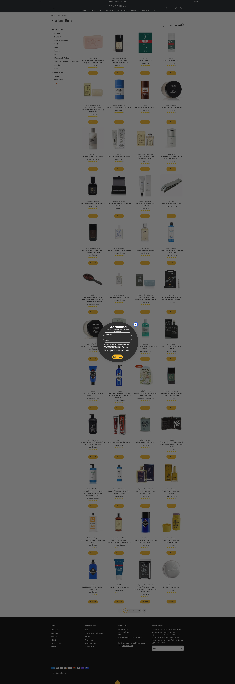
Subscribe (117, 357)
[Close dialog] (135, 324)
